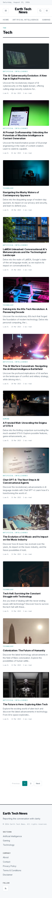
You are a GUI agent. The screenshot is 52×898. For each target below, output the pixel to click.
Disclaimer (8, 875)
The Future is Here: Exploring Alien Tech (25, 704)
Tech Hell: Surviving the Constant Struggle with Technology (21, 595)
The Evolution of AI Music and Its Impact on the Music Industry (25, 538)
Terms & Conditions (12, 870)
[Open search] (40, 10)
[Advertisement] (26, 749)
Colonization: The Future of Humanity (24, 650)
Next (38, 783)
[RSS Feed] (5, 888)
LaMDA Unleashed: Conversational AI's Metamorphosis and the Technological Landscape (25, 252)
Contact (6, 862)
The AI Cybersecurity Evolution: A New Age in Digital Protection (25, 77)
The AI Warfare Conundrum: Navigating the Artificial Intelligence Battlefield (25, 367)
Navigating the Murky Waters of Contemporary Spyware (21, 194)
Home (6, 20)
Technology (8, 188)
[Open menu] (6, 10)
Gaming (46, 20)
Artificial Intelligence (26, 20)
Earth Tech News (23, 10)
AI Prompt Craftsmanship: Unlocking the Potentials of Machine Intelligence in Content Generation (25, 135)
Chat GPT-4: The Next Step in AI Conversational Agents (21, 481)
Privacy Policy (9, 866)
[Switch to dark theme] (46, 10)
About (6, 857)
